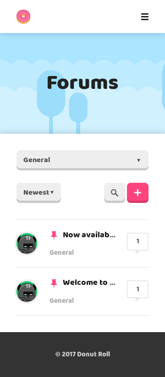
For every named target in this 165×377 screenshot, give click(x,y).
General (62, 252)
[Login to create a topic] (137, 193)
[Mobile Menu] (142, 16)
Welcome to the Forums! (109, 282)
